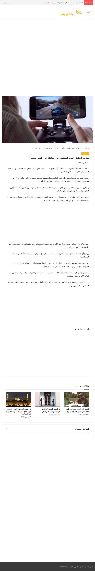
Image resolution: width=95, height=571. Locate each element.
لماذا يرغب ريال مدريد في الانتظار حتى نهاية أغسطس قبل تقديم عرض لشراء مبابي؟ (53, 2)
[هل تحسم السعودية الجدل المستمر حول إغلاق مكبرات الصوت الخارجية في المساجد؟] (18, 399)
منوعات (77, 148)
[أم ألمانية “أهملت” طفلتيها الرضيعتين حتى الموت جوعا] (47, 399)
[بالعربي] (72, 12)
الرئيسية (85, 148)
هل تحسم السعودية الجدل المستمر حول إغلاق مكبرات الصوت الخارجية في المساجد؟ (18, 411)
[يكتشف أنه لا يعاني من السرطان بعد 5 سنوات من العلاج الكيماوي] (76, 399)
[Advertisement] (47, 38)
